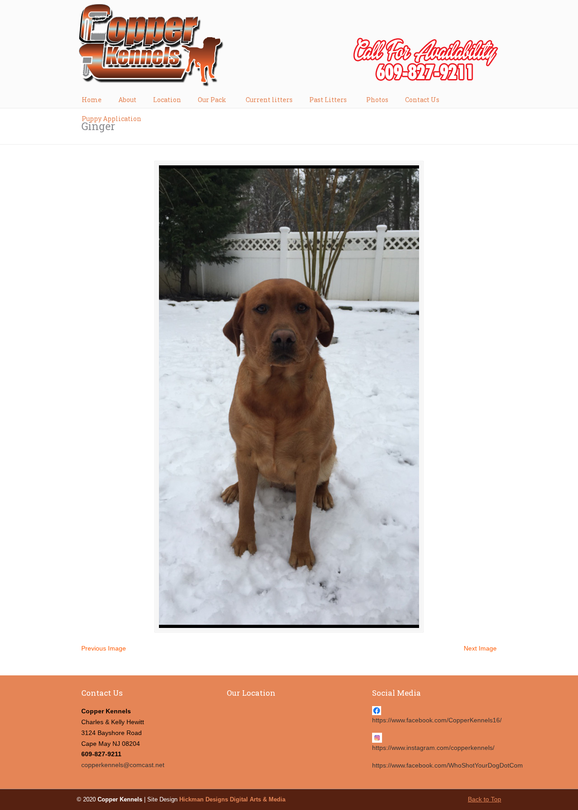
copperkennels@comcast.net (122, 764)
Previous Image (103, 648)
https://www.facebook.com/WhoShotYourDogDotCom (447, 765)
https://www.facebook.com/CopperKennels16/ (437, 720)
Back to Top (484, 799)
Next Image (480, 648)
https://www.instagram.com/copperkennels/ (433, 747)
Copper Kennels (289, 48)
